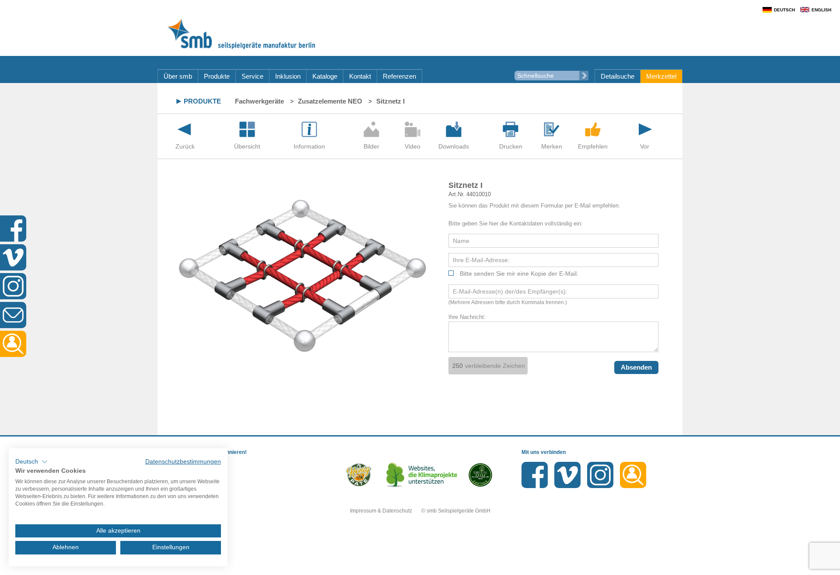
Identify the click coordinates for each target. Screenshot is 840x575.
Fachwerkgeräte (259, 101)
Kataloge (324, 76)
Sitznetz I (390, 101)
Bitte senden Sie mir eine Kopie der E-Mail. (519, 273)
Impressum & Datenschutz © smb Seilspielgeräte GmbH (420, 511)
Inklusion (288, 76)
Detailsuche (617, 76)
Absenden (636, 367)
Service (252, 76)
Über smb (178, 76)
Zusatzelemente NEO (330, 101)
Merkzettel (661, 76)
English (821, 9)
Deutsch (784, 9)
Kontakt (360, 76)
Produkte (217, 76)
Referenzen (399, 76)
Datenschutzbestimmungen (183, 461)
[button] (31, 462)
